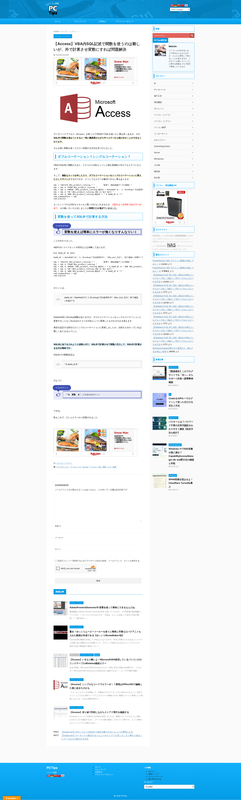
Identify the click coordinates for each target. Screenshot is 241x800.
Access (85, 467)
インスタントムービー (172, 241)
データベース (75, 467)
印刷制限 (190, 236)
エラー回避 (111, 467)
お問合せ (102, 21)
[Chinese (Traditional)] (182, 5)
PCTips (52, 768)
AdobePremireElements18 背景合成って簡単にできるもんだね (102, 607)
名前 (58, 526)
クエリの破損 (157, 239)
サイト (58, 549)
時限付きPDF (180, 246)
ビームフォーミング (182, 239)
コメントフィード (155, 776)
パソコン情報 (52, 772)
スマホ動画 (173, 249)
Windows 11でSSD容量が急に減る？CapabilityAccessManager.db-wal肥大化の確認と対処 (181, 456)
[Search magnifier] (192, 35)
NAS (171, 244)
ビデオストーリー (168, 239)
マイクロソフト (62, 467)
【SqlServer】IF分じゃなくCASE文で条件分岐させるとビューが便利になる (97, 732)
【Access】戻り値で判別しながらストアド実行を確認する (99, 712)
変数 (104, 467)
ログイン (152, 771)
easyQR (161, 241)
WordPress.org (154, 779)
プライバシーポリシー (125, 21)
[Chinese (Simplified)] (179, 5)
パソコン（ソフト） (64, 463)
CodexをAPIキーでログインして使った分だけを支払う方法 (181, 402)
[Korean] (186, 5)
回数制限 (156, 235)
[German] (175, 5)
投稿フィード (153, 774)
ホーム (57, 21)
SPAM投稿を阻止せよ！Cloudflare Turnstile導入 (181, 483)
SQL (99, 467)
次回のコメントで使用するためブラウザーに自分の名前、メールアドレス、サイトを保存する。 (99, 560)
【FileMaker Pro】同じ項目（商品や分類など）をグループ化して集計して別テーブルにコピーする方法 (173, 278)
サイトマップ (80, 21)
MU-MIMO (169, 235)
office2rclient (164, 249)
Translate (187, 12)
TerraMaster (161, 246)
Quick (180, 249)
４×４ (163, 236)
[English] (171, 5)
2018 (184, 249)
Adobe (155, 241)
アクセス (93, 467)
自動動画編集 (180, 235)
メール (59, 537)
